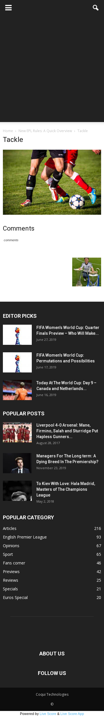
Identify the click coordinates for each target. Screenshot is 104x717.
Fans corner (14, 563)
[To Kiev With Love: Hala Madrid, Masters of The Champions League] (17, 491)
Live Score (48, 714)
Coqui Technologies (52, 694)
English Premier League (25, 537)
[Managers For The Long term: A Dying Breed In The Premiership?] (17, 463)
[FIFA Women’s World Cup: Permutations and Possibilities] (17, 362)
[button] (96, 8)
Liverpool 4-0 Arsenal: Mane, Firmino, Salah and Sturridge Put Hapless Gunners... (67, 431)
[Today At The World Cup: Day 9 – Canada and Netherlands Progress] (17, 390)
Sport (8, 554)
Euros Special (15, 597)
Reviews (10, 580)
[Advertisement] (52, 70)
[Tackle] (52, 213)
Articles (9, 528)
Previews (11, 571)
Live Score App (72, 714)
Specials (10, 589)
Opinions (11, 545)
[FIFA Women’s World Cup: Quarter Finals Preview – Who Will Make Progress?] (17, 335)
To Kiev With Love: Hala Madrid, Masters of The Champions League (65, 489)
